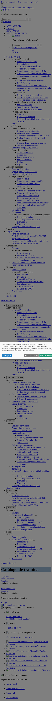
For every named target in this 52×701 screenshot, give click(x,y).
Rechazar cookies (31, 355)
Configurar (7, 355)
